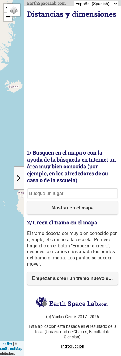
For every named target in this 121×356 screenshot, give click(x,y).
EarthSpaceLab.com (46, 3)
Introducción (72, 346)
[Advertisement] (60, 84)
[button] (8, 17)
